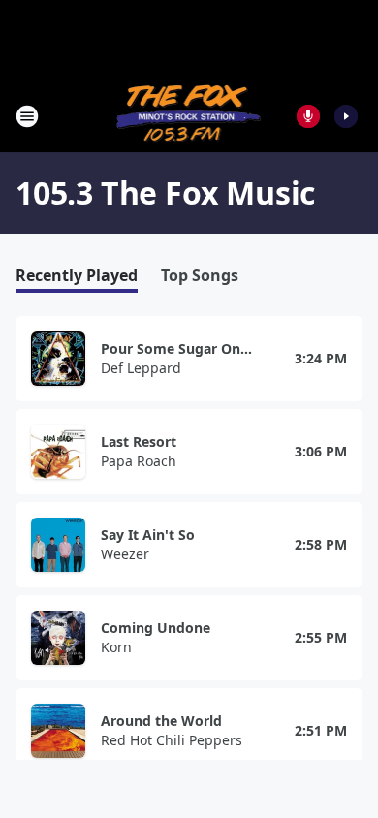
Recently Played (77, 276)
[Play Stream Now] (346, 116)
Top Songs (199, 276)
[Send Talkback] (308, 116)
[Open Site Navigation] (27, 116)
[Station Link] (189, 115)
